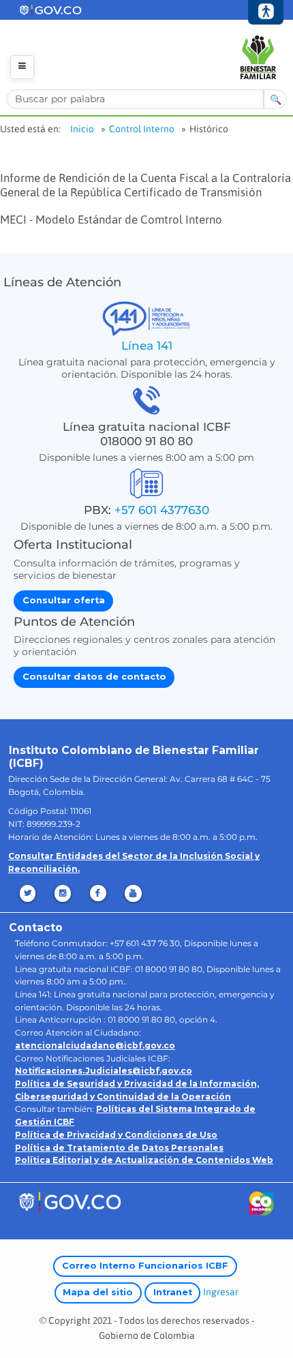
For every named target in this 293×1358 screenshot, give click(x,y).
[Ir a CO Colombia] (262, 1206)
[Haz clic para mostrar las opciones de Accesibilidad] (266, 13)
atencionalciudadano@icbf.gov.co (95, 1045)
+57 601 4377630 (161, 509)
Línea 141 (146, 345)
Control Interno (141, 128)
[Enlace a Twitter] (28, 893)
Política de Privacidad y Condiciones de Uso (116, 1135)
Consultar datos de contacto (94, 677)
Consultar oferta (63, 600)
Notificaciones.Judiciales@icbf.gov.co (103, 1071)
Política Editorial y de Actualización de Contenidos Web (144, 1160)
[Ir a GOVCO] (69, 1201)
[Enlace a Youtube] (134, 893)
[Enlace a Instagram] (64, 893)
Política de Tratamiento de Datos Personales (119, 1148)
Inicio (82, 128)
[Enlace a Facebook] (99, 893)
